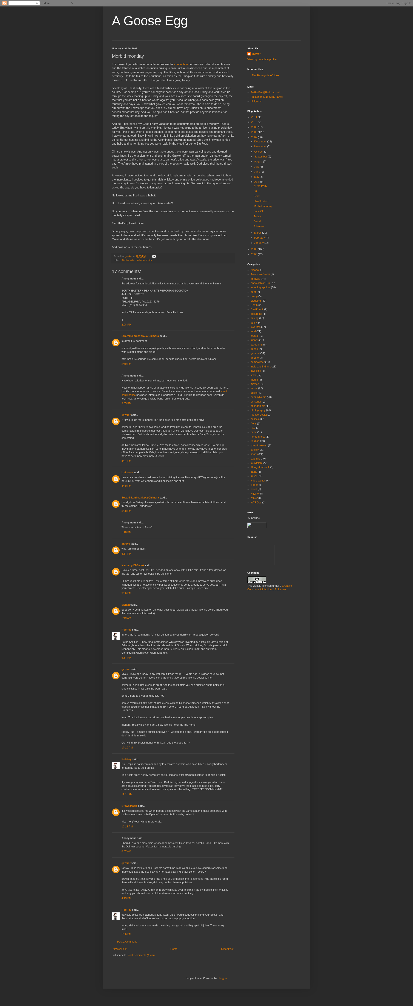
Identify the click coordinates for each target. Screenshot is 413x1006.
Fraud (257, 221)
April (257, 181)
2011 (254, 117)
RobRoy (126, 629)
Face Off (259, 211)
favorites (255, 327)
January (259, 242)
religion (141, 260)
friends (255, 340)
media (254, 379)
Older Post (227, 948)
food (253, 331)
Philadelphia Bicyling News (267, 96)
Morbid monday (263, 206)
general (255, 353)
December (260, 141)
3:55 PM (126, 403)
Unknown (127, 472)
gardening (257, 344)
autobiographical (260, 287)
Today (257, 216)
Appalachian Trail (261, 283)
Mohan (126, 604)
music (254, 388)
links (253, 375)
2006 (254, 249)
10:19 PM (127, 747)
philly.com (256, 101)
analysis (255, 278)
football (255, 335)
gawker (126, 415)
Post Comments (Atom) (141, 955)
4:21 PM (126, 461)
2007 (254, 137)
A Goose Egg (150, 21)
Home (173, 948)
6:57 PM (126, 553)
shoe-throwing (259, 445)
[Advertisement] (325, 554)
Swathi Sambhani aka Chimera (140, 336)
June (257, 171)
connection (181, 64)
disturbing (256, 313)
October (259, 151)
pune (254, 432)
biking (254, 296)
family (254, 322)
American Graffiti (260, 274)
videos (254, 484)
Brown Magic (129, 805)
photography (258, 410)
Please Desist (259, 414)
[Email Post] (154, 256)
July (257, 166)
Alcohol (125, 260)
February (259, 237)
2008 (254, 132)
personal (256, 401)
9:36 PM (126, 593)
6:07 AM (126, 851)
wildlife (255, 493)
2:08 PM (126, 324)
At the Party (260, 186)
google (255, 357)
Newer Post (119, 948)
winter (149, 260)
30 (255, 191)
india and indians (261, 366)
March (258, 232)
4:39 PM (126, 486)
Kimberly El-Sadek (133, 565)
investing (256, 370)
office (133, 260)
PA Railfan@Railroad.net (265, 92)
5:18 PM (126, 532)
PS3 (253, 427)
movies (255, 384)
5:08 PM (126, 510)
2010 (254, 121)
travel (254, 476)
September (261, 156)
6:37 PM (126, 657)
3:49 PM (126, 364)
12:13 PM (127, 826)
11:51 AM (127, 794)
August (258, 161)
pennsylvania (258, 397)
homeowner (258, 362)
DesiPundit (257, 309)
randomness (258, 436)
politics (255, 419)
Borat (257, 196)
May (257, 176)
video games (258, 480)
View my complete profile (262, 59)
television (256, 462)
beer (253, 291)
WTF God (256, 502)
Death (254, 305)
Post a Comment (127, 941)
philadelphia (258, 405)
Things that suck (260, 467)
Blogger (222, 978)
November (260, 146)
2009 (254, 127)
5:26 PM (126, 934)
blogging (256, 300)
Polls (253, 423)
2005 (254, 254)
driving (255, 318)
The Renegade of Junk (265, 75)
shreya (126, 543)
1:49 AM (126, 618)
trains (254, 471)
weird (254, 489)
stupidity (255, 458)
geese (254, 348)
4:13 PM (126, 898)
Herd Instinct (261, 201)
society (255, 449)
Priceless (259, 226)
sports (254, 454)
